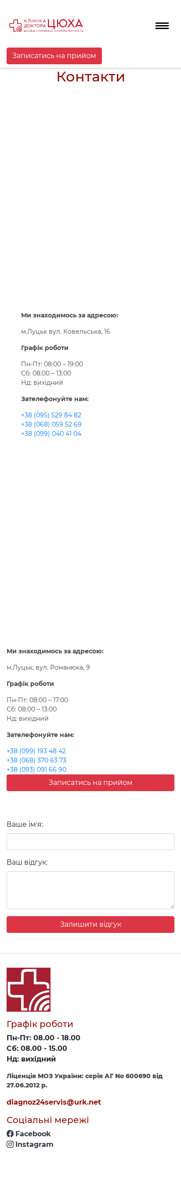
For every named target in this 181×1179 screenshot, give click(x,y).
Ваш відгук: (27, 862)
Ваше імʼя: (25, 824)
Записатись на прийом (54, 56)
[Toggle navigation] (162, 26)
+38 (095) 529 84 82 (51, 415)
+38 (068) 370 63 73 (36, 760)
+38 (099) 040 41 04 (51, 434)
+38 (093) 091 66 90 (36, 770)
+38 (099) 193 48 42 (36, 751)
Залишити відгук (90, 924)
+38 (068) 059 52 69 (51, 424)
